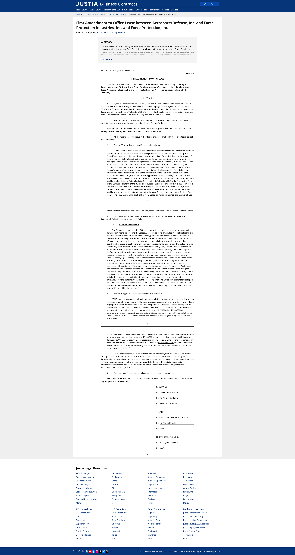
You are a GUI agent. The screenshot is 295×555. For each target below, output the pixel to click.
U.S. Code (80, 516)
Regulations (81, 520)
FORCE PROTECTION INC (116, 14)
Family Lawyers (82, 495)
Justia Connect (145, 551)
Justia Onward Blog (191, 531)
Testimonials (188, 535)
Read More (105, 59)
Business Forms (154, 520)
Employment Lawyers (85, 488)
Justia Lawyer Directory (193, 516)
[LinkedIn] (87, 551)
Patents (151, 527)
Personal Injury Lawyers (86, 499)
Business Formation (156, 477)
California (116, 524)
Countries (152, 535)
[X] (107, 551)
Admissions (188, 480)
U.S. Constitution (83, 512)
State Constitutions (120, 512)
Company (167, 551)
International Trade (156, 492)
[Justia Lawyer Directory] (110, 551)
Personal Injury (118, 499)
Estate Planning (118, 492)
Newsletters (154, 10)
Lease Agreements (117, 32)
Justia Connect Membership (195, 512)
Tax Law (151, 499)
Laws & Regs (141, 10)
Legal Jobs (152, 512)
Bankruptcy (117, 477)
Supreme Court (82, 524)
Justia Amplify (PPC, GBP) (194, 527)
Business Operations (157, 480)
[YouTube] (90, 551)
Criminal (115, 480)
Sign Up (214, 4)
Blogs (185, 495)
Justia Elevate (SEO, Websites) (196, 524)
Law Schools (128, 10)
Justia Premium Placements (195, 520)
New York (116, 531)
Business (152, 473)
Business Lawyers (83, 480)
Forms (85, 14)
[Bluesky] (103, 551)
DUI (113, 488)
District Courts (82, 531)
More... (79, 503)
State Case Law (118, 520)
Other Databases (156, 509)
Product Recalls (154, 524)
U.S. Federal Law (84, 509)
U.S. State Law (119, 509)
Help (175, 551)
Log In (204, 4)
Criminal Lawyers (83, 484)
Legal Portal (157, 551)
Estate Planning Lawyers (86, 492)
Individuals (117, 473)
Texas (114, 535)
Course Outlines (190, 488)
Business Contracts (96, 14)
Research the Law (112, 10)
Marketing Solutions (170, 10)
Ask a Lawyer (96, 10)
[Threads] (100, 551)
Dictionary (187, 477)
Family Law (116, 495)
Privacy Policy (199, 551)
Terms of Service (185, 551)
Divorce (115, 484)
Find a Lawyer (82, 10)
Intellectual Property (156, 488)
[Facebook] (93, 551)
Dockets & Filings (83, 535)
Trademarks (153, 531)
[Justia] (87, 4)
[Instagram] (97, 551)
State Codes (117, 516)
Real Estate (101, 32)
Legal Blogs (153, 516)
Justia (78, 14)
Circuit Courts (82, 527)
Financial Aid (188, 484)
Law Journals (188, 492)
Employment (153, 484)
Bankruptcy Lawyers (85, 477)
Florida (115, 527)
